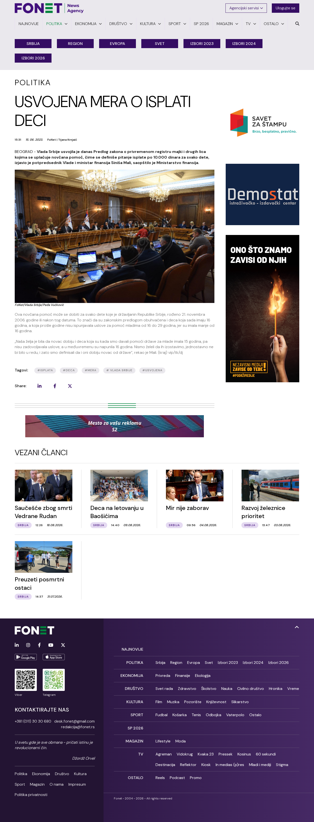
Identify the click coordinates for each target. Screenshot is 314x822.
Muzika (173, 701)
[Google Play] (26, 657)
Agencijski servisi (244, 8)
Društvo (62, 773)
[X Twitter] (63, 645)
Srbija (33, 43)
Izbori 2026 (33, 58)
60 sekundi (266, 754)
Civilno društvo (250, 688)
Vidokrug (185, 754)
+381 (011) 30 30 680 (33, 721)
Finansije (182, 675)
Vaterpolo (235, 714)
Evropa (117, 43)
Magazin (37, 784)
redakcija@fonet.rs (78, 726)
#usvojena (152, 370)
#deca (69, 370)
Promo (196, 777)
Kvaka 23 (206, 754)
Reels (160, 777)
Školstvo (208, 688)
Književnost (216, 701)
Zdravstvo (187, 688)
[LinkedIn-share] (39, 386)
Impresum (77, 784)
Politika (21, 773)
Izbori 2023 (202, 43)
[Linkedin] (17, 645)
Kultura (80, 773)
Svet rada (164, 688)
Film (159, 701)
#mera (90, 370)
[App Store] (54, 657)
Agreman (164, 754)
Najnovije (132, 649)
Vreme (293, 688)
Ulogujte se (285, 8)
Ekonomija (41, 773)
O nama (57, 784)
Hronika (275, 688)
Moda (180, 741)
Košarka (179, 714)
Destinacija (165, 764)
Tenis (196, 714)
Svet (160, 43)
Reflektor (188, 764)
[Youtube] (50, 645)
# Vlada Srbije (119, 370)
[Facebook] (39, 645)
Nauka (226, 688)
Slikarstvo (240, 701)
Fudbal (162, 714)
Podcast (177, 777)
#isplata (45, 370)
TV (140, 754)
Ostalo (255, 714)
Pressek (226, 754)
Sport (20, 784)
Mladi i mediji (260, 764)
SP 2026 (135, 728)
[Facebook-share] (55, 386)
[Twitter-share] (70, 386)
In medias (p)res (230, 764)
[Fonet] (49, 8)
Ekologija (202, 675)
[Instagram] (28, 645)
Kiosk (206, 764)
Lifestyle (163, 741)
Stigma (282, 764)
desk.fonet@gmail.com (74, 721)
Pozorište (192, 701)
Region (75, 43)
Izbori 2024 (244, 43)
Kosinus (244, 754)
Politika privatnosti (31, 794)
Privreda (163, 675)
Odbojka (213, 714)
